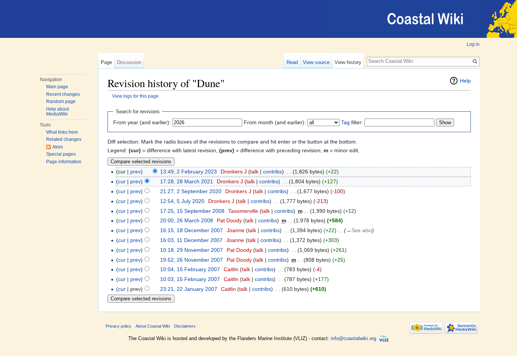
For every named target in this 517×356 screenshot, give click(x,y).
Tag (345, 122)
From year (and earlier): (142, 122)
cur (122, 181)
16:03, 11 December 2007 (191, 240)
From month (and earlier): (275, 122)
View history (348, 62)
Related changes (63, 139)
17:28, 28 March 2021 (186, 181)
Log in (473, 44)
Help (465, 81)
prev (135, 172)
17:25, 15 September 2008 (192, 211)
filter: (352, 122)
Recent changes (63, 94)
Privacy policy (118, 326)
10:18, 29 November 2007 (191, 250)
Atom (57, 147)
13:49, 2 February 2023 (188, 172)
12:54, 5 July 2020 (182, 201)
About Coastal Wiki (152, 326)
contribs (272, 172)
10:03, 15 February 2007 (190, 279)
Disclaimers (185, 326)
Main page (57, 86)
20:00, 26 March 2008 (186, 220)
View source (316, 62)
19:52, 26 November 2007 (191, 260)
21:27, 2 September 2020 (190, 191)
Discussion (129, 62)
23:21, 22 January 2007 (188, 289)
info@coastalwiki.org (353, 338)
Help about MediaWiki (57, 111)
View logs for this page (135, 96)
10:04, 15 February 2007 (190, 269)
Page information (63, 161)
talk (254, 172)
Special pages (61, 154)
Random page (61, 101)
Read (292, 62)
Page (106, 62)
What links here (62, 132)
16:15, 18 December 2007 (191, 230)
